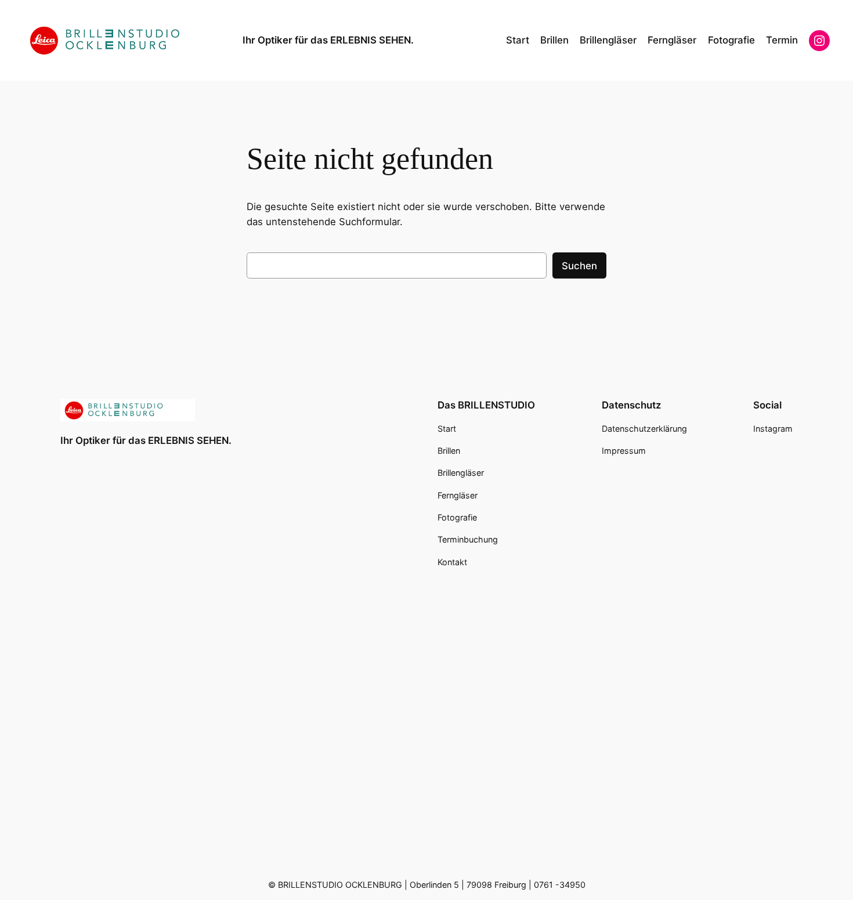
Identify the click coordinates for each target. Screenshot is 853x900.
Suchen (579, 266)
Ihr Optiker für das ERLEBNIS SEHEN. (328, 40)
